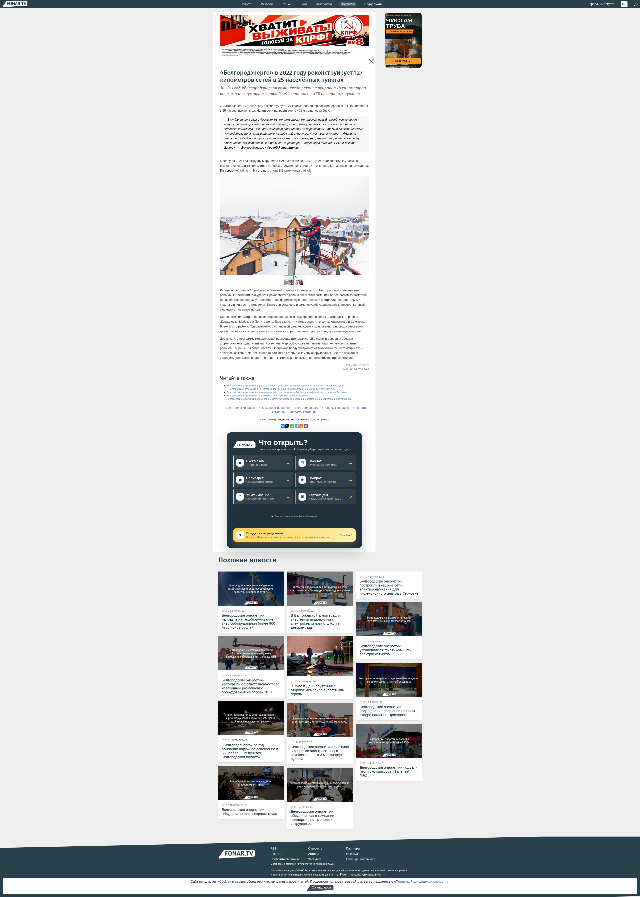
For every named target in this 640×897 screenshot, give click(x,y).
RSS (273, 849)
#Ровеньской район (335, 408)
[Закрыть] (371, 61)
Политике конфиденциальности (362, 875)
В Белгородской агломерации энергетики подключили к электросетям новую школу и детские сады (281, 389)
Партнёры (353, 849)
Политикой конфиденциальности (421, 881)
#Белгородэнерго (306, 408)
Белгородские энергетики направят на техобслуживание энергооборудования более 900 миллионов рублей (286, 385)
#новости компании (303, 412)
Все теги (276, 854)
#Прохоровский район (274, 408)
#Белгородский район (240, 408)
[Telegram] (297, 426)
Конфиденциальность (361, 859)
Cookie (224, 881)
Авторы (313, 854)
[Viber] (306, 426)
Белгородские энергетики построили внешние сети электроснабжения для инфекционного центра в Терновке (287, 392)
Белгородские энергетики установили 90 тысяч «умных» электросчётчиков (267, 395)
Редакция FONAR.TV (357, 365)
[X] (287, 426)
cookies (301, 870)
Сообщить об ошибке (285, 859)
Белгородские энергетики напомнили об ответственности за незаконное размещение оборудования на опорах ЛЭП (290, 399)
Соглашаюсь (321, 887)
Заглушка (315, 859)
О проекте (315, 849)
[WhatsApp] (292, 426)
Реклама (352, 854)
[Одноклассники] (301, 426)
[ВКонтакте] (283, 426)
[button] (365, 178)
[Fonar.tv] (15, 4)
